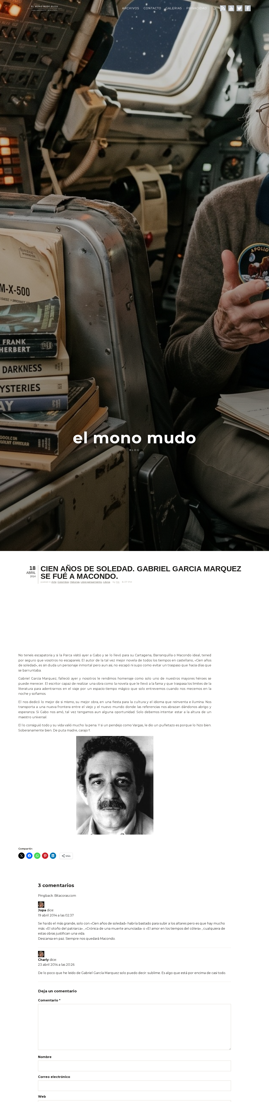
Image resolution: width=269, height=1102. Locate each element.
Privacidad (196, 8)
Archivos (130, 8)
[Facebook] (248, 8)
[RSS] (223, 8)
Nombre (45, 1057)
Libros (106, 581)
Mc (118, 581)
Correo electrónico (54, 1077)
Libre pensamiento (91, 581)
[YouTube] (231, 8)
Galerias (174, 8)
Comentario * (49, 1000)
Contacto (152, 8)
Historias (75, 581)
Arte (53, 581)
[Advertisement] (114, 623)
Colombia (63, 581)
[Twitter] (239, 8)
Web (42, 1096)
